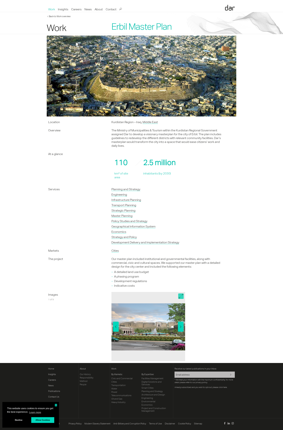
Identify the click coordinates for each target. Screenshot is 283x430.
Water (114, 388)
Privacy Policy (75, 423)
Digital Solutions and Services (152, 383)
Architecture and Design (153, 394)
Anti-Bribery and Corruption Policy (129, 423)
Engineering (119, 194)
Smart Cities (148, 388)
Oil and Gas (116, 399)
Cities (115, 250)
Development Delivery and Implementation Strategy (145, 242)
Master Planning (122, 215)
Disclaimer (170, 423)
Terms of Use (155, 423)
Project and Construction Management (154, 409)
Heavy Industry (118, 402)
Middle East (150, 122)
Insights (63, 9)
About (99, 9)
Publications (54, 391)
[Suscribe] (229, 374)
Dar (230, 7)
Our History (85, 374)
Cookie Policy (184, 423)
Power (114, 392)
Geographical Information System (133, 226)
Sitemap (198, 423)
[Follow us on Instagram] (233, 423)
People (83, 384)
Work (51, 9)
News (88, 9)
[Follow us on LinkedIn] (229, 423)
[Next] (181, 327)
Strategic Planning (123, 210)
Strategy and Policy (124, 237)
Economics (118, 231)
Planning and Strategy (125, 189)
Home (51, 368)
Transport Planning (123, 205)
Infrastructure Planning (126, 199)
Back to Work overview (60, 16)
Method (83, 381)
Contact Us (53, 396)
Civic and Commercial (122, 378)
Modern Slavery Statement (97, 423)
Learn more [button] (35, 412)
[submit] (120, 9)
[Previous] (116, 327)
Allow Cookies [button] (43, 420)
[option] (148, 326)
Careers (76, 9)
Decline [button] (18, 420)
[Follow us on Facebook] (224, 423)
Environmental (148, 401)
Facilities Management (152, 378)
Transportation (118, 385)
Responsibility (86, 377)
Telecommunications (121, 395)
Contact (111, 9)
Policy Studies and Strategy (129, 221)
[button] (56, 405)
